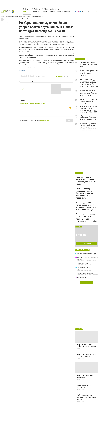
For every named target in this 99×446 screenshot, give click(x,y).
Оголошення (34, 11)
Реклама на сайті (26, 11)
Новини (27, 9)
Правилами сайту (44, 120)
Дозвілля (55, 9)
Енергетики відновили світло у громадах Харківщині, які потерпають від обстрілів (86, 217)
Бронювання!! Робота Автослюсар (84, 386)
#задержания (22, 70)
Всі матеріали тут (87, 243)
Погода (40, 11)
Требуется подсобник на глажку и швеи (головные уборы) (86, 397)
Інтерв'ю (81, 234)
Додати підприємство (87, 283)
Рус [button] (89, 11)
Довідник (37, 9)
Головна (2, 16)
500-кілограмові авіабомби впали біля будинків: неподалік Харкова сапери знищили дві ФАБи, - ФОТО (88, 109)
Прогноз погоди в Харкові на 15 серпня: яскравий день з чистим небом (86, 180)
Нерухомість (45, 11)
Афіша (46, 9)
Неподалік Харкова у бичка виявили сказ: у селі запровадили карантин (88, 101)
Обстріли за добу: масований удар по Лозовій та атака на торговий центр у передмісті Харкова (84, 193)
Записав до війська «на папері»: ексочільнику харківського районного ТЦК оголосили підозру (86, 206)
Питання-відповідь (66, 11)
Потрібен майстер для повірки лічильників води (86, 346)
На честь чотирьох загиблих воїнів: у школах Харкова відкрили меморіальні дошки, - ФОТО (89, 72)
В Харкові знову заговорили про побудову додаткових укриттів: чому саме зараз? (89, 117)
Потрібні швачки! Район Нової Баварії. (85, 377)
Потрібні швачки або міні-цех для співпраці (86, 356)
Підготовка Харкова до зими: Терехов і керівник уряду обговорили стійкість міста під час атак (88, 92)
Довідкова (58, 11)
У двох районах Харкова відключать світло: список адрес (88, 64)
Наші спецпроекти (27, 14)
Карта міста (52, 11)
